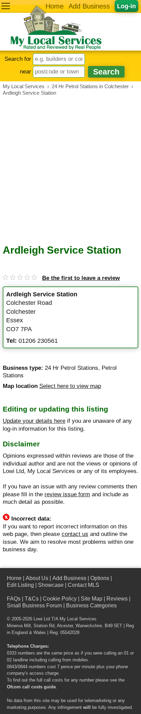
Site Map (91, 599)
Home (55, 6)
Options (99, 578)
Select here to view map (70, 386)
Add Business (89, 6)
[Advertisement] (70, 170)
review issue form (67, 494)
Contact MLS (83, 585)
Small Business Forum (34, 605)
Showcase (51, 585)
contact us (75, 534)
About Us (37, 578)
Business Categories (91, 605)
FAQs (14, 599)
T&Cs (32, 599)
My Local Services (78, 619)
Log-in (126, 6)
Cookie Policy (60, 599)
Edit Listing (20, 585)
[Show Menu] (5, 6)
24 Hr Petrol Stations (71, 368)
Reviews (117, 599)
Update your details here (34, 421)
